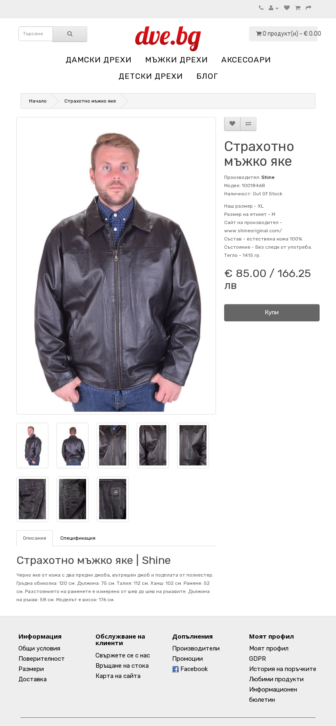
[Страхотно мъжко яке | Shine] (116, 266)
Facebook (193, 669)
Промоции (187, 658)
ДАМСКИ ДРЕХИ (99, 59)
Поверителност (41, 658)
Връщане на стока (122, 665)
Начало (38, 101)
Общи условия (39, 648)
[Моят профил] (274, 8)
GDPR (257, 658)
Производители (196, 648)
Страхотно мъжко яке (90, 101)
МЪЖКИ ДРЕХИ (176, 59)
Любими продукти (276, 679)
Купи (272, 312)
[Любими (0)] (287, 8)
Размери (31, 669)
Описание (34, 538)
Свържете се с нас (122, 655)
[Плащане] (308, 8)
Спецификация (77, 538)
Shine (268, 177)
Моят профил (268, 648)
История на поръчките (282, 669)
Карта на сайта (118, 676)
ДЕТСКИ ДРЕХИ (150, 76)
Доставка (32, 679)
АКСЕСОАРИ (246, 59)
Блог (207, 76)
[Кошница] (297, 8)
